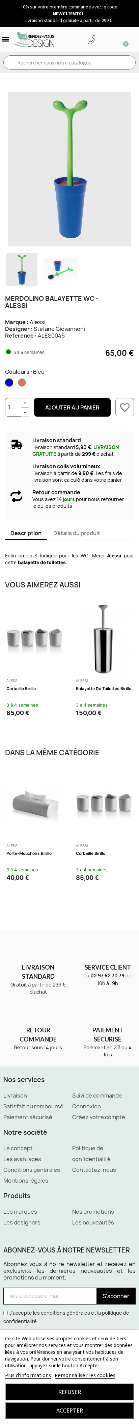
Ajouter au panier (72, 407)
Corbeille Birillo (21, 688)
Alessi (38, 322)
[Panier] (123, 39)
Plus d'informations (28, 1375)
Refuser (69, 1392)
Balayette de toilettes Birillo (103, 688)
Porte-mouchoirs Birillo (29, 853)
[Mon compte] (102, 40)
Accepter (69, 1410)
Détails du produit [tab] (76, 533)
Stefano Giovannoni (59, 329)
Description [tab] (25, 533)
